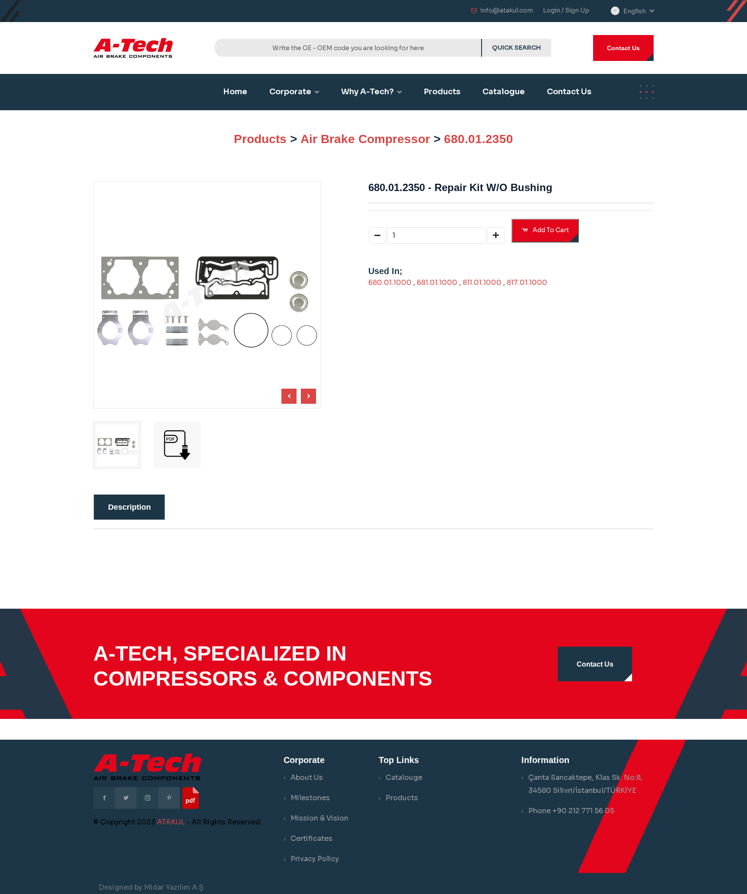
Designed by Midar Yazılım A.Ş (151, 887)
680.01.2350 (478, 139)
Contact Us (623, 48)
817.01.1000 (527, 282)
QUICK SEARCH (516, 47)
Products (442, 91)
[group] (177, 445)
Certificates (311, 838)
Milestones (310, 797)
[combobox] (638, 11)
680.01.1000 (390, 282)
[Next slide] (289, 396)
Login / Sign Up (566, 10)
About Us (306, 777)
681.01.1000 (437, 282)
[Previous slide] (308, 396)
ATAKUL (171, 822)
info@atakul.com (506, 10)
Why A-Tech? (367, 91)
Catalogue (503, 91)
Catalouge (404, 777)
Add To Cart (550, 230)
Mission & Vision (319, 818)
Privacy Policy (314, 858)
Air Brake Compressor (365, 139)
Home (235, 91)
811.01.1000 (482, 282)
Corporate (290, 91)
